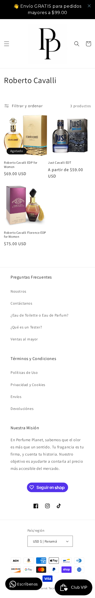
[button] (6, 44)
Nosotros (18, 291)
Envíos (16, 396)
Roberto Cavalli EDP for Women (20, 165)
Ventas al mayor (24, 339)
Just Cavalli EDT (59, 162)
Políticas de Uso (24, 372)
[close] (89, 6)
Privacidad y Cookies (28, 384)
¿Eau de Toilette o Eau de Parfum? (40, 315)
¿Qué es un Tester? (26, 327)
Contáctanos (21, 303)
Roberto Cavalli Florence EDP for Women (25, 235)
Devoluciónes (22, 408)
